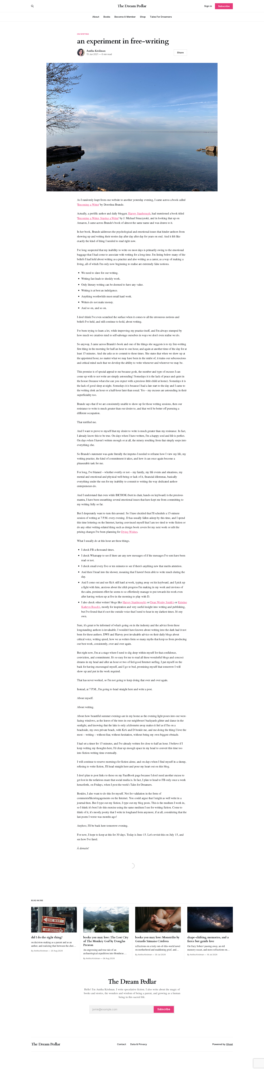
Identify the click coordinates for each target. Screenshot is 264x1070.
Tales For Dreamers (161, 16)
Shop (143, 16)
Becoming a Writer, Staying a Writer (98, 218)
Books (106, 16)
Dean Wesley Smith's (162, 602)
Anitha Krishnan (96, 51)
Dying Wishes (129, 532)
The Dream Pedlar (132, 6)
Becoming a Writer (88, 204)
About (95, 16)
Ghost (229, 1044)
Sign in (208, 6)
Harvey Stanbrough (139, 213)
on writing (83, 34)
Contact (121, 1044)
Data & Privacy (138, 1044)
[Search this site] (32, 6)
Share (180, 52)
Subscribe (224, 6)
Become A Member (125, 16)
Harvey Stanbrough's (134, 602)
